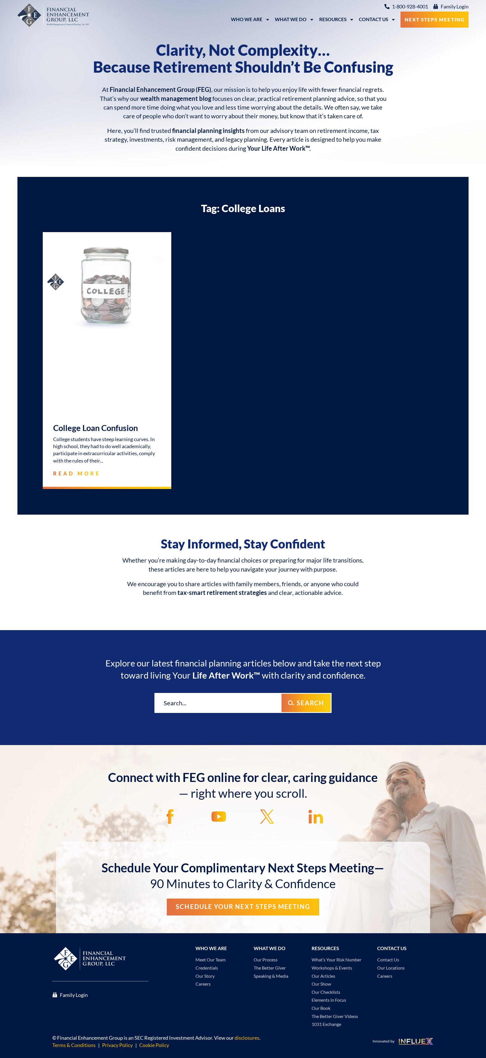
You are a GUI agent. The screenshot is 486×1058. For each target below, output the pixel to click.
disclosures (247, 1038)
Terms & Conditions (74, 1045)
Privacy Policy (117, 1045)
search (310, 703)
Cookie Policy (154, 1045)
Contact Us (373, 19)
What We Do (291, 19)
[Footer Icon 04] (316, 816)
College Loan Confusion (95, 428)
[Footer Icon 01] (170, 816)
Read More (77, 473)
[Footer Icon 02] (219, 816)
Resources (332, 19)
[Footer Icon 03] (267, 816)
